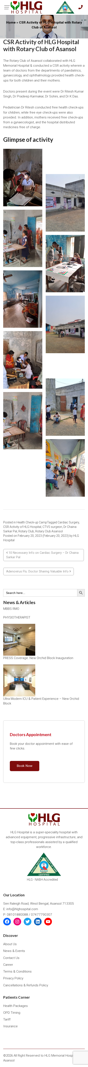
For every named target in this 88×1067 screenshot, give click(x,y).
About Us (10, 944)
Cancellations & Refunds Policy (25, 985)
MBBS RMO (11, 609)
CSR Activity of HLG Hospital (22, 527)
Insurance (10, 1026)
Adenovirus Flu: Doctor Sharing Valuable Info (37, 571)
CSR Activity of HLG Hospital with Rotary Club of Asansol (41, 45)
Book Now (24, 766)
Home (11, 22)
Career (8, 965)
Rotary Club (26, 531)
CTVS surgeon (52, 527)
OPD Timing (11, 1013)
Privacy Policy (13, 978)
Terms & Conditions (17, 971)
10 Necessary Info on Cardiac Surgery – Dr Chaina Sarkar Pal (42, 555)
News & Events (14, 951)
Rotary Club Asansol (49, 531)
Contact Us (11, 958)
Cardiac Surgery (68, 522)
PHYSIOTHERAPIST (16, 617)
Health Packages (15, 1006)
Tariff (6, 1019)
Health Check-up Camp (31, 522)
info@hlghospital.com (22, 909)
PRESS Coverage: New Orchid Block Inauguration (38, 658)
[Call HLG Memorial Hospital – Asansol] (80, 7)
